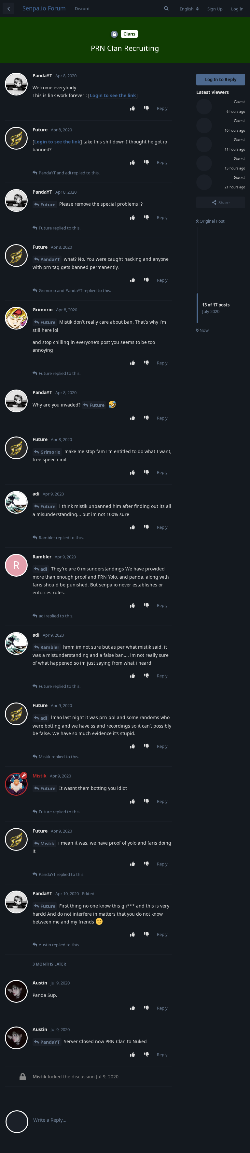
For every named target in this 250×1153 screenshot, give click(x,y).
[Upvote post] (134, 108)
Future (47, 204)
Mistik (47, 843)
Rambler (49, 647)
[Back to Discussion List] (8, 8)
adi (43, 569)
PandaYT (50, 259)
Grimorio (50, 452)
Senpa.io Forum (44, 8)
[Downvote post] (148, 108)
